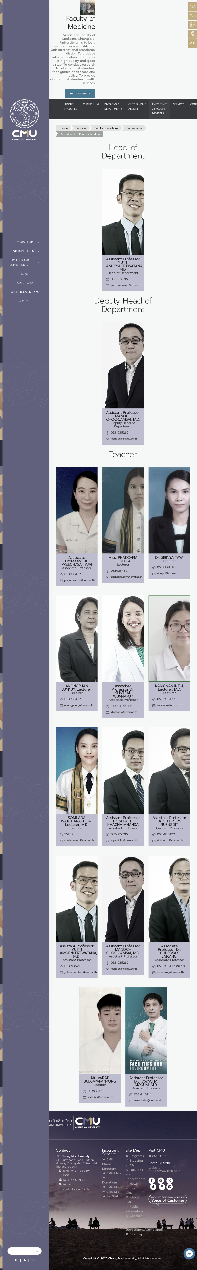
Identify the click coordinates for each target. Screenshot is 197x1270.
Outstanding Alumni (137, 106)
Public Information (134, 1209)
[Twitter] (169, 1181)
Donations (110, 1182)
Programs (136, 1156)
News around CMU (131, 1188)
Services (178, 104)
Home (64, 128)
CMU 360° (158, 1156)
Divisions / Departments (113, 106)
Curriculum (91, 104)
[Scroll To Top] (190, 1265)
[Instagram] (162, 1187)
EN (24, 1260)
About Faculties (70, 106)
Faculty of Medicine (106, 128)
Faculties (81, 128)
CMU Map (113, 1173)
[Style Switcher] (192, 16)
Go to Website (80, 93)
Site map (136, 1234)
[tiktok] (153, 1187)
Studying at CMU (134, 1163)
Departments (134, 128)
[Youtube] (161, 1181)
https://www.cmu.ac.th (164, 1171)
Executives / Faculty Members (159, 108)
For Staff (112, 1196)
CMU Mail (112, 1187)
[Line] (169, 1187)
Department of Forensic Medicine (81, 134)
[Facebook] (152, 1181)
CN (32, 1260)
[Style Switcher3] (192, 6)
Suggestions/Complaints (144, 1229)
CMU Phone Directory (109, 1164)
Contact (25, 301)
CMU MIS (112, 1191)
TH (16, 1260)
